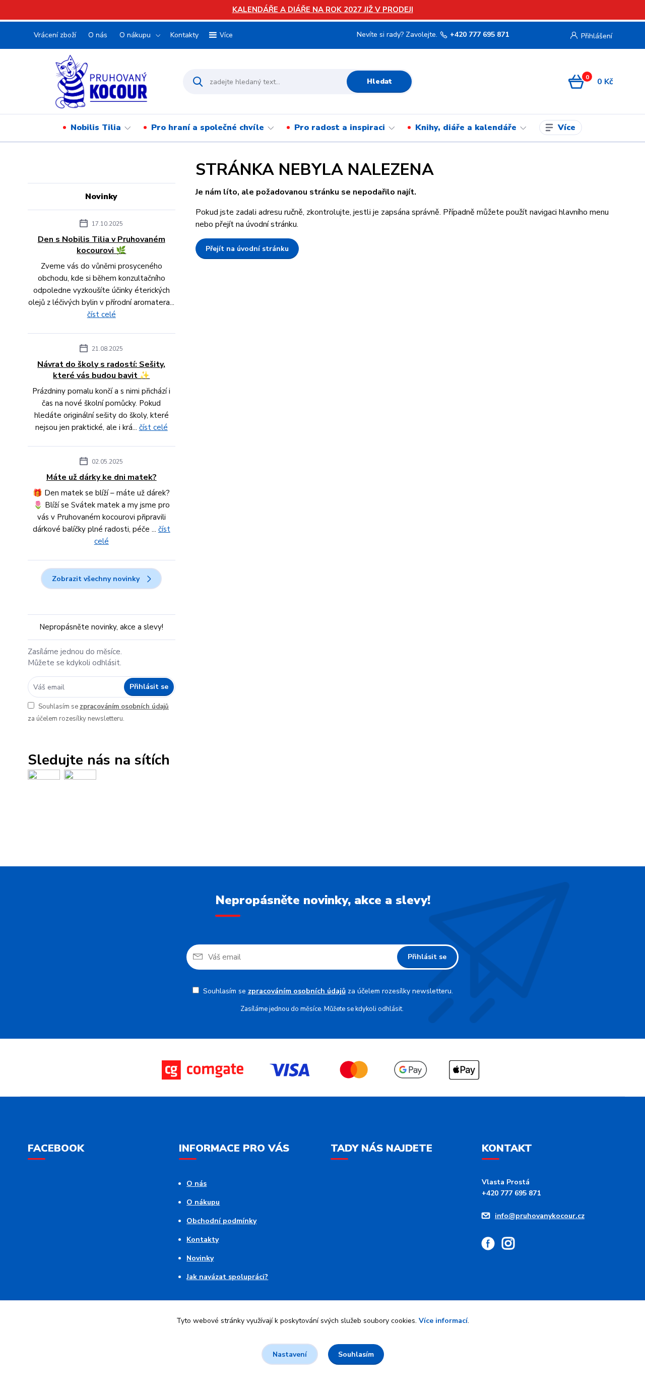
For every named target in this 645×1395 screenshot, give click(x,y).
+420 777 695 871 (479, 34)
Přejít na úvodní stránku (247, 248)
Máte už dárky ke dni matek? (101, 477)
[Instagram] (512, 1245)
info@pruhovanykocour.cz (540, 1216)
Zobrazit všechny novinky (96, 579)
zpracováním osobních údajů (124, 706)
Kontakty (184, 35)
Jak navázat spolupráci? (227, 1277)
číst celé (101, 314)
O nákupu (135, 35)
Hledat (379, 81)
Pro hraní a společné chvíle (207, 127)
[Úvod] (101, 81)
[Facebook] (492, 1245)
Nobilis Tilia (96, 127)
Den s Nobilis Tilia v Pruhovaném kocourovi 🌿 (101, 245)
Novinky (200, 1258)
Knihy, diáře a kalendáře (466, 127)
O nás (97, 35)
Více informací (443, 1320)
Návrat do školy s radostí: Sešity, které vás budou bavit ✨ (101, 370)
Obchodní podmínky (221, 1221)
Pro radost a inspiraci (339, 127)
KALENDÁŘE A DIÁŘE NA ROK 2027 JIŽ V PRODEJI (322, 10)
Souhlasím (356, 1354)
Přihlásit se (149, 686)
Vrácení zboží (55, 35)
